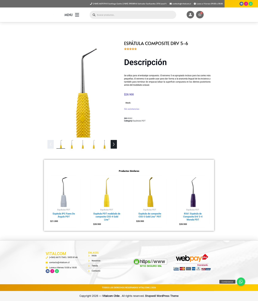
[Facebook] (241, 4)
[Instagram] (246, 4)
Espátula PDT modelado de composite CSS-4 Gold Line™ (106, 216)
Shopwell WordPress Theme (162, 295)
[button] (50, 144)
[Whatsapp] (251, 4)
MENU (68, 15)
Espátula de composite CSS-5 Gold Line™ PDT (150, 215)
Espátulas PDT (139, 121)
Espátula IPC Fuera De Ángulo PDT (64, 215)
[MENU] (77, 15)
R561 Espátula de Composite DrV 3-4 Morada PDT (192, 216)
